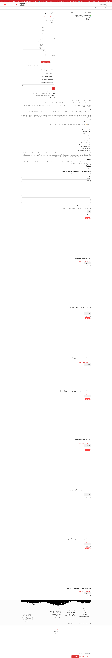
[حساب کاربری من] (13, 4)
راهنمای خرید (22, 4)
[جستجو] (27, 4)
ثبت (53, 88)
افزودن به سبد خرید (46, 62)
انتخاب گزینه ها (75, 656)
